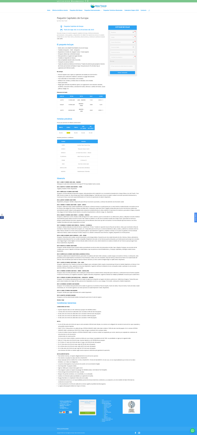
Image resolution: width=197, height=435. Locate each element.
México (105, 408)
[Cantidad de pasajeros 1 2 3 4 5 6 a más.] (122, 57)
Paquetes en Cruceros (108, 405)
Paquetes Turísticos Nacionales (112, 10)
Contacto (143, 10)
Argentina (106, 416)
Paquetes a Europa (107, 406)
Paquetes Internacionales (92, 10)
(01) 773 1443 (61, 1)
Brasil (105, 415)
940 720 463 (67, 1)
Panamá (105, 409)
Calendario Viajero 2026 (131, 10)
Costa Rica (106, 411)
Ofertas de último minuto (60, 10)
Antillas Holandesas (107, 412)
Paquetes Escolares (107, 404)
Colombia (105, 414)
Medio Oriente (106, 407)
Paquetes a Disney (107, 417)
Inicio (48, 10)
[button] (192, 430)
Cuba (105, 413)
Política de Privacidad (62, 428)
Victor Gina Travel (62, 21)
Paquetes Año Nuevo (76, 10)
